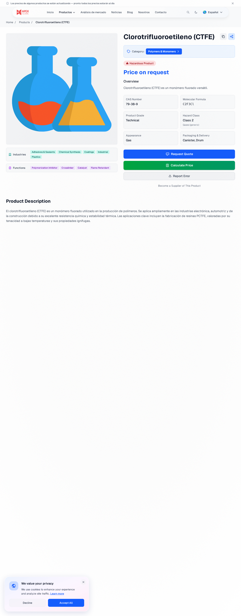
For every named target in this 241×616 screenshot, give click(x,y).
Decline (27, 603)
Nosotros (144, 12)
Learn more (57, 593)
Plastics (36, 156)
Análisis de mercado (93, 12)
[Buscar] (188, 12)
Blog (130, 12)
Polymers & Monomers (162, 51)
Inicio (50, 12)
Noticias (116, 12)
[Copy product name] (223, 36)
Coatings (89, 152)
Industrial (103, 152)
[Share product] (231, 36)
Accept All (66, 603)
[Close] (83, 582)
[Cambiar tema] (196, 12)
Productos (65, 12)
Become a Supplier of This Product (179, 185)
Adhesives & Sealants (43, 152)
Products (24, 22)
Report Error (181, 176)
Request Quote (182, 154)
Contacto (160, 12)
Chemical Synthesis (69, 152)
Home (9, 22)
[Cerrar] (232, 3)
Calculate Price (182, 165)
